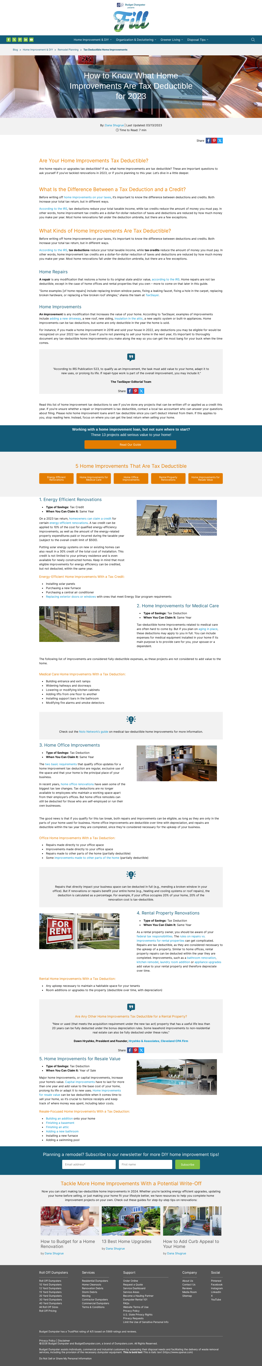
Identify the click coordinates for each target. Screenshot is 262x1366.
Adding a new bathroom (62, 1131)
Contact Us (188, 1284)
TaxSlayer (152, 295)
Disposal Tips (196, 39)
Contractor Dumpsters (95, 1299)
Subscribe (187, 1164)
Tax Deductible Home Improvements (105, 49)
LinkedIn (216, 1291)
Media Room (189, 1291)
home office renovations (77, 784)
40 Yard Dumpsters (50, 1303)
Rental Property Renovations (168, 478)
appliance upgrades (208, 962)
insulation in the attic (129, 318)
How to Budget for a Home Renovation (68, 1244)
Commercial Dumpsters (95, 1303)
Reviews (187, 1288)
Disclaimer (64, 1340)
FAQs (126, 1303)
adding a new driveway (65, 318)
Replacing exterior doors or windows (71, 596)
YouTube (216, 1299)
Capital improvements (80, 1082)
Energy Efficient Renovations (56, 478)
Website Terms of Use (135, 1306)
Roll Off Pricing (47, 1310)
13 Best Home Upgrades (126, 1241)
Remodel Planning (68, 49)
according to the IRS (165, 279)
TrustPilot (73, 1331)
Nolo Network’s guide (93, 731)
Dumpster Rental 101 (135, 1299)
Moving (86, 1295)
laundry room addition (175, 962)
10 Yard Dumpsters (50, 1284)
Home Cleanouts (91, 1284)
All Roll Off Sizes (48, 1306)
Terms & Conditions (93, 1306)
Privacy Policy (131, 1310)
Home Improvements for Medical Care (94, 478)
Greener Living (170, 39)
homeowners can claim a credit (90, 518)
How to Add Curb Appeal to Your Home (191, 1244)
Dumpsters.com (124, 1343)
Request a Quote (133, 1284)
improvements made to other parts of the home (87, 857)
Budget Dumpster (58, 1343)
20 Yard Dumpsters (50, 1295)
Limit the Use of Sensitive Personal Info (145, 1321)
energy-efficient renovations (69, 523)
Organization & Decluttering (134, 39)
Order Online (130, 1280)
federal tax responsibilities (154, 936)
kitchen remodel (147, 962)
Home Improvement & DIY (91, 39)
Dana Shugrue (114, 125)
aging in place (208, 629)
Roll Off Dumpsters (50, 1280)
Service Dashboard (134, 1288)
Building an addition (59, 1118)
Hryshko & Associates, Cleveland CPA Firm (158, 1041)
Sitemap (187, 1295)
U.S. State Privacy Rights (137, 1314)
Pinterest (216, 1280)
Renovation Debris (92, 1288)
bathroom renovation (201, 957)
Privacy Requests (133, 1318)
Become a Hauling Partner (138, 1295)
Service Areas (131, 1291)
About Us (187, 1280)
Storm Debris (89, 1291)
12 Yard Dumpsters (50, 1288)
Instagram (217, 1288)
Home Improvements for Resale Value (205, 478)
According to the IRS (53, 208)
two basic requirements (61, 764)
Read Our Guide (130, 444)
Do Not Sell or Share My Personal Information (65, 1358)
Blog (15, 49)
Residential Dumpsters (95, 1280)
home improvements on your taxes (87, 197)
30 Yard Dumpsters (50, 1299)
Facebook (217, 1284)
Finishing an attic (57, 1127)
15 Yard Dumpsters (50, 1291)
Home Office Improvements (131, 478)
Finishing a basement (60, 1123)
